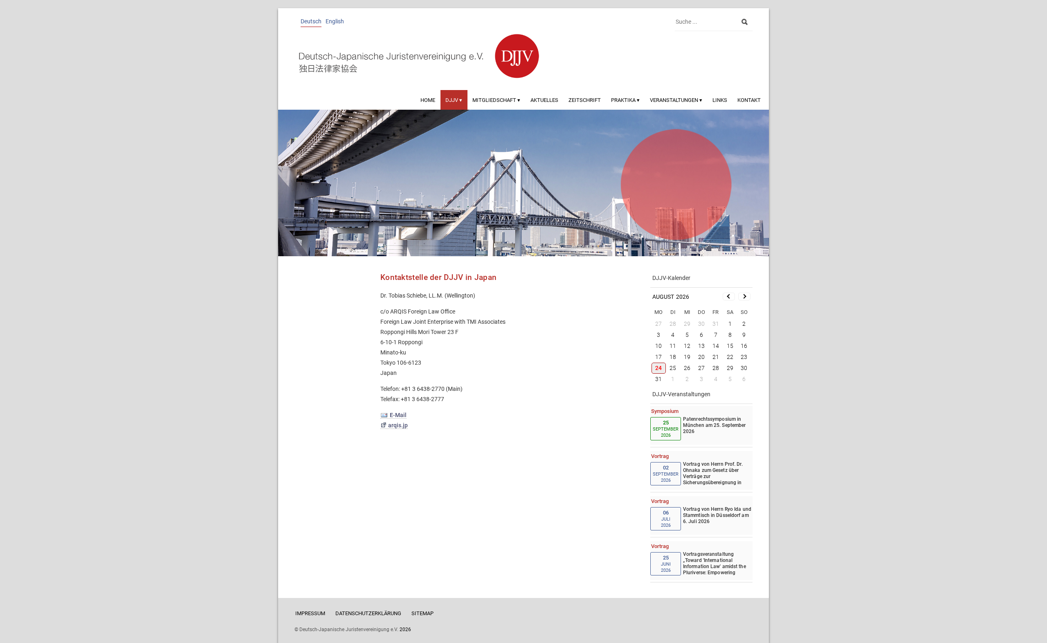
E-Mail (398, 415)
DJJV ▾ (453, 100)
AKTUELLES (544, 100)
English (335, 21)
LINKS (719, 100)
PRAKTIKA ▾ (625, 100)
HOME (427, 100)
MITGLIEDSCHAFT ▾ (496, 100)
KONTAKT (749, 100)
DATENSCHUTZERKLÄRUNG (368, 613)
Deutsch (311, 21)
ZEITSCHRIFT (584, 100)
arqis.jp (398, 425)
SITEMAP (422, 613)
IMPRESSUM (310, 613)
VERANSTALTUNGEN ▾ (676, 100)
